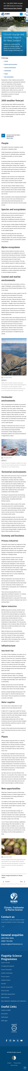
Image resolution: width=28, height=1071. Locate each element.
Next (21, 881)
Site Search (4, 1014)
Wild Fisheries (5, 997)
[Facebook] (27, 9)
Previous (7, 881)
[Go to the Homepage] (5, 14)
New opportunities (9, 77)
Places (6, 73)
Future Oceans (5, 976)
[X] (27, 18)
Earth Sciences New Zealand (13, 8)
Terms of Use (14, 1065)
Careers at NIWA (6, 1010)
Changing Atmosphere (7, 966)
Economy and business (10, 67)
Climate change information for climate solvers (11, 876)
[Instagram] (27, 12)
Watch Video (10, 138)
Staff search (4, 1017)
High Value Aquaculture (8, 994)
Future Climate (5, 962)
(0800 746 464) (7, 941)
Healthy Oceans (5, 980)
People (6, 61)
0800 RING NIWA (7, 938)
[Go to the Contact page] (2, 926)
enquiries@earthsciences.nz (12, 944)
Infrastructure (7, 70)
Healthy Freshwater (6, 973)
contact (19, 922)
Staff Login (4, 1020)
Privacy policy (17, 1063)
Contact (9, 1063)
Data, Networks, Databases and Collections (13, 1001)
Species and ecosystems (10, 64)
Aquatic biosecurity (6, 987)
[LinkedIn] (27, 15)
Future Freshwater (6, 969)
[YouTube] (27, 21)
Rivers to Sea (5, 990)
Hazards (3, 983)
